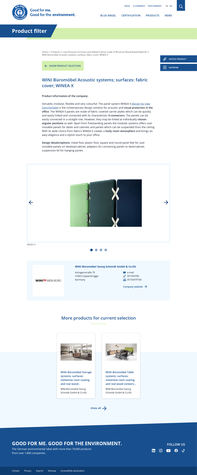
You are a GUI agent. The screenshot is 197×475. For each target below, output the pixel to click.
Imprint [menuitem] (39, 470)
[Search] (181, 7)
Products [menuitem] (152, 15)
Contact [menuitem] (15, 470)
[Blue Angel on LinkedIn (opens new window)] (153, 450)
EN (171, 6)
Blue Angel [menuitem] (108, 15)
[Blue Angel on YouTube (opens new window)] (168, 450)
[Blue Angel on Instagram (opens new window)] (160, 450)
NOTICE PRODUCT (177, 59)
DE (167, 6)
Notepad (173, 67)
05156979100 (134, 279)
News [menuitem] (168, 15)
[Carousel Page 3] (101, 250)
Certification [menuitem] (130, 15)
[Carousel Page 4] (105, 250)
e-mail (130, 272)
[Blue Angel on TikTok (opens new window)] (183, 450)
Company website (133, 286)
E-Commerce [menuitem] (139, 6)
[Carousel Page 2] (96, 250)
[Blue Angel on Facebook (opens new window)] (176, 450)
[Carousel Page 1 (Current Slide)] (91, 250)
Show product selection (65, 65)
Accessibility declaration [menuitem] (72, 470)
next (164, 202)
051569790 (133, 276)
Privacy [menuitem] (27, 470)
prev (32, 202)
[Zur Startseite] (46, 12)
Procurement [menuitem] (155, 6)
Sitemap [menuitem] (52, 470)
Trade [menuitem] (127, 6)
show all (96, 408)
